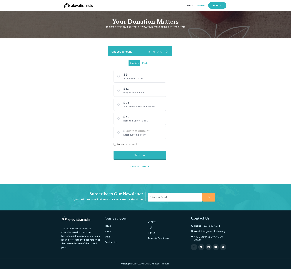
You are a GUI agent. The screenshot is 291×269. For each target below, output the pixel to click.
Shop (107, 236)
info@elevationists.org (213, 231)
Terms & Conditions (158, 238)
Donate (217, 5)
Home (108, 225)
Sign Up (201, 5)
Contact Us (111, 242)
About (108, 231)
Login (190, 5)
